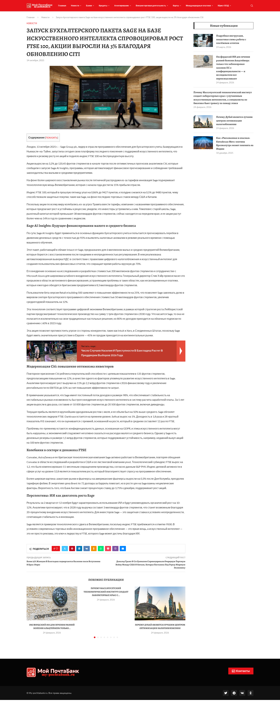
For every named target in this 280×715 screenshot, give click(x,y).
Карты (176, 5)
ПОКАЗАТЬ (51, 137)
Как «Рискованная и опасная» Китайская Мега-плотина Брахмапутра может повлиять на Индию (234, 143)
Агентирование (121, 5)
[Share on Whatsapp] (101, 548)
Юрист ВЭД (223, 5)
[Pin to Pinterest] (72, 548)
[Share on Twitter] (65, 548)
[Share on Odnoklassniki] (94, 548)
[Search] (251, 6)
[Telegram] (234, 693)
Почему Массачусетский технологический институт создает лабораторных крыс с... (106, 592)
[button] (31, 612)
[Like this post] (57, 548)
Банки (89, 5)
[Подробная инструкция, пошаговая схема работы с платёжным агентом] (203, 40)
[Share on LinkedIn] (79, 548)
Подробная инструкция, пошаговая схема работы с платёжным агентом (231, 39)
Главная (62, 5)
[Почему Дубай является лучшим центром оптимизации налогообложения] (160, 603)
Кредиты (103, 5)
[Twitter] (226, 693)
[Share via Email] (123, 548)
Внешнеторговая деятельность (151, 5)
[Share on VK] (86, 548)
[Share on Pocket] (108, 548)
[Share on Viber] (115, 548)
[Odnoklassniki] (250, 693)
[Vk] (242, 693)
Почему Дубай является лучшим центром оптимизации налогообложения (234, 120)
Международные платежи (198, 5)
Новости (75, 5)
